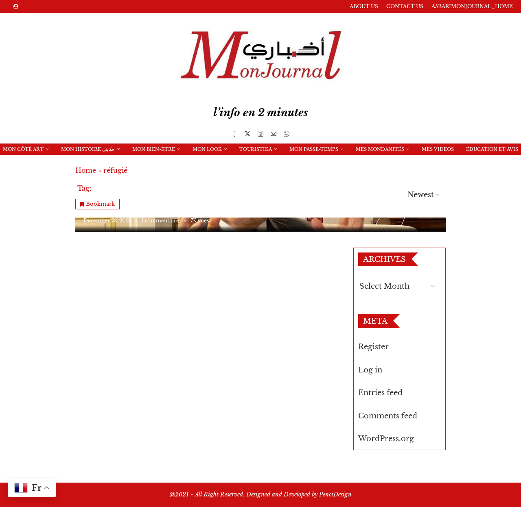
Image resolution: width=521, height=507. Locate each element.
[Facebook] (234, 134)
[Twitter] (247, 134)
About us (364, 6)
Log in (370, 370)
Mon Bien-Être (153, 149)
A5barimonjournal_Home (472, 6)
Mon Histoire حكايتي (88, 149)
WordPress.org (386, 438)
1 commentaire (160, 221)
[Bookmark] (271, 161)
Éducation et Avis (492, 149)
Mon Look (207, 149)
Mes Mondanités (380, 149)
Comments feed (387, 415)
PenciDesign (335, 494)
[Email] (273, 134)
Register (373, 346)
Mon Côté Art (23, 149)
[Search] (256, 161)
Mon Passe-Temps (313, 149)
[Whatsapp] (286, 134)
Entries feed (380, 392)
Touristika (255, 149)
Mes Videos (438, 149)
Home (85, 170)
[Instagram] (260, 134)
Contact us (404, 6)
